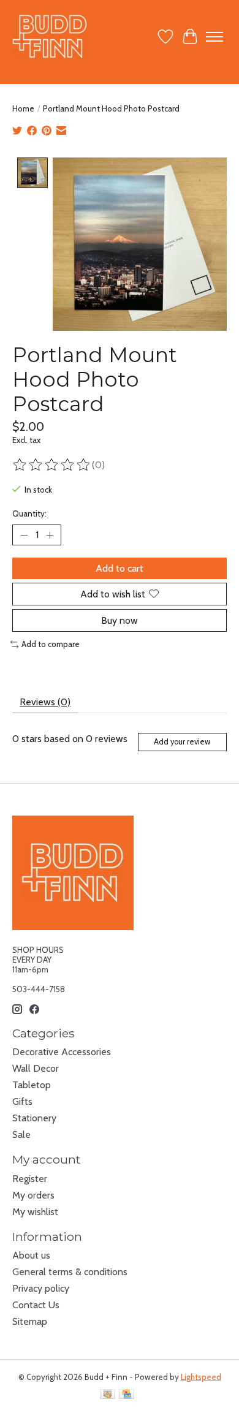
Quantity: (29, 513)
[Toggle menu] (214, 37)
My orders (33, 1195)
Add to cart (119, 568)
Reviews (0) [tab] (45, 702)
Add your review (182, 741)
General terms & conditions (69, 1272)
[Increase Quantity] (50, 535)
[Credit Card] (126, 1395)
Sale (21, 1134)
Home (23, 108)
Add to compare (50, 644)
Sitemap (29, 1321)
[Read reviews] (52, 465)
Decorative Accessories (61, 1052)
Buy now (119, 620)
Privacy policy (40, 1288)
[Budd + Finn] (50, 36)
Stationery (34, 1118)
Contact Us (35, 1305)
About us (31, 1255)
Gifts (22, 1101)
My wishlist (35, 1212)
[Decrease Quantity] (24, 535)
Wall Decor (35, 1068)
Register (29, 1178)
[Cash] (107, 1395)
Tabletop (31, 1085)
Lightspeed (201, 1377)
